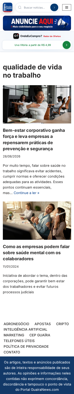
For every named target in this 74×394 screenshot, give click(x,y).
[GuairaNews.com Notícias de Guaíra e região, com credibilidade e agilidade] (7, 7)
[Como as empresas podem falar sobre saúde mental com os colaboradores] (37, 220)
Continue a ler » (26, 193)
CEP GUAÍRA (39, 335)
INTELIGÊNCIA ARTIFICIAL (25, 329)
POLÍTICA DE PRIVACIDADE (26, 346)
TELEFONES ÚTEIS (19, 341)
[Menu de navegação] (66, 7)
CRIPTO (62, 324)
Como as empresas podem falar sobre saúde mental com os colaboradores (36, 252)
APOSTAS (43, 324)
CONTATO (12, 352)
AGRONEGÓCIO (16, 324)
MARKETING (14, 335)
